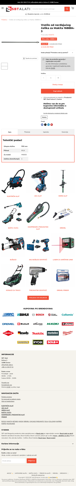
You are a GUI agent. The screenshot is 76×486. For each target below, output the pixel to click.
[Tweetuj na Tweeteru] (45, 124)
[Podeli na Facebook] (42, 124)
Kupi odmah (57, 91)
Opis (9, 132)
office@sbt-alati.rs (7, 365)
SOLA (46, 421)
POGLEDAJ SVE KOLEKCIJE (38, 298)
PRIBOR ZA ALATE (45, 473)
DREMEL (26, 421)
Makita (44, 117)
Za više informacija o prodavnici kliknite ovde (55, 113)
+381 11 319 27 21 (7, 367)
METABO (15, 421)
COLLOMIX (52, 421)
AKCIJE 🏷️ (10, 473)
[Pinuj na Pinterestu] (51, 124)
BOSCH (3, 421)
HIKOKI (21, 421)
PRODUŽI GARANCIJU (38, 475)
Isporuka (46, 132)
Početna (4, 20)
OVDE (53, 68)
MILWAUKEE (11, 424)
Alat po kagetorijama (7, 401)
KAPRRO (59, 421)
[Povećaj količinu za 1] (58, 77)
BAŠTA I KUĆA (33, 473)
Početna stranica (6, 397)
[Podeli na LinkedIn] (48, 124)
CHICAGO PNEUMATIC (36, 421)
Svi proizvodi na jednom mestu (10, 399)
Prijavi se (31, 461)
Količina (43, 73)
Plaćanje (27, 132)
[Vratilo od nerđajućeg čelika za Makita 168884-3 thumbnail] (4, 66)
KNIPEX (3, 424)
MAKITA (51, 35)
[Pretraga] (67, 9)
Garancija (65, 132)
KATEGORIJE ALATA (21, 473)
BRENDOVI (63, 473)
